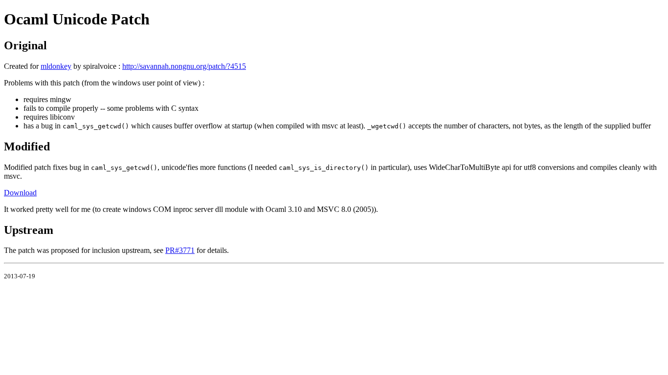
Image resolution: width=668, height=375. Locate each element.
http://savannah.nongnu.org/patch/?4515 (184, 66)
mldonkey (56, 66)
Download (20, 192)
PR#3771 (180, 250)
